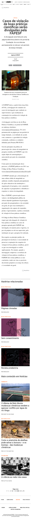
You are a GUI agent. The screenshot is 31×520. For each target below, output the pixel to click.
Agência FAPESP (15, 55)
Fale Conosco (26, 499)
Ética (10, 65)
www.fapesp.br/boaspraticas (10, 130)
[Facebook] (7, 491)
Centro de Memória (15, 509)
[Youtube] (21, 491)
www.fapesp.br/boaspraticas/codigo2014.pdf (16, 171)
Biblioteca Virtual (25, 507)
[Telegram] (19, 491)
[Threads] (17, 491)
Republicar (6, 7)
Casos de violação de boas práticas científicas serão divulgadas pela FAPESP (15, 27)
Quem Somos (10, 499)
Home (2, 499)
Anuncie (18, 499)
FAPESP (3, 507)
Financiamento (17, 65)
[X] (9, 491)
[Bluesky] (14, 491)
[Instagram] (11, 491)
